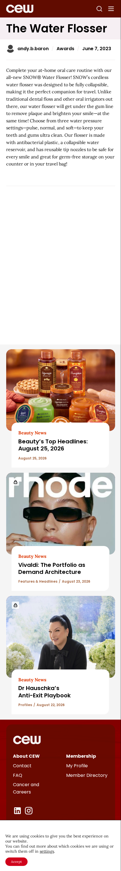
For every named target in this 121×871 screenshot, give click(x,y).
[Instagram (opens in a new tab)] (28, 810)
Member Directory (86, 775)
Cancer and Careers (26, 788)
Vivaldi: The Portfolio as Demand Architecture (51, 568)
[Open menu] (111, 9)
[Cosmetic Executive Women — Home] (19, 9)
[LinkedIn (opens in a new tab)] (17, 810)
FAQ (17, 775)
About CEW (26, 756)
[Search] (99, 8)
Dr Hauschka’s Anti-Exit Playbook (44, 691)
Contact (22, 765)
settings (47, 851)
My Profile (77, 765)
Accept (16, 861)
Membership (81, 756)
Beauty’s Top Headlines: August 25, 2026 (53, 444)
